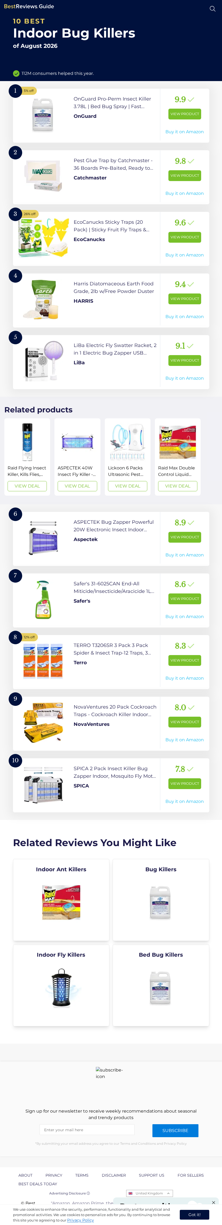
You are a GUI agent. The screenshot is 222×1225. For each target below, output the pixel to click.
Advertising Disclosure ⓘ (69, 1193)
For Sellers (191, 1175)
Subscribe (175, 1130)
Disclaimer (114, 1175)
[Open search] (213, 9)
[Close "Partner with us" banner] (214, 1202)
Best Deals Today (37, 1183)
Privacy (53, 1175)
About (25, 1175)
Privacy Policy (80, 1220)
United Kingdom (149, 1193)
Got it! (194, 1214)
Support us (151, 1175)
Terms (82, 1175)
